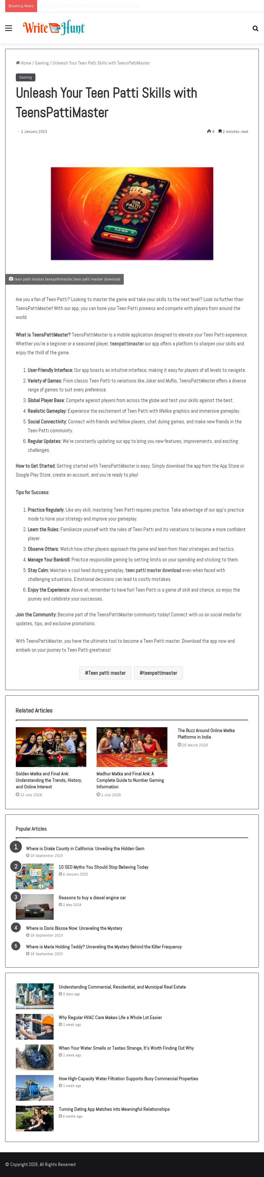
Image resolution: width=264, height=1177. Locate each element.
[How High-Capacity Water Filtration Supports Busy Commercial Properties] (35, 1088)
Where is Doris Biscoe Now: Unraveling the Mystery (74, 928)
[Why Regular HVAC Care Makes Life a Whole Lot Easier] (35, 1027)
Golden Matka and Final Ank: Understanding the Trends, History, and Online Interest (49, 780)
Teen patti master (107, 672)
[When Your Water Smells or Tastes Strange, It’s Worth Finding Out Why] (35, 1057)
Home (25, 63)
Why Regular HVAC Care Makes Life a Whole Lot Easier (110, 1017)
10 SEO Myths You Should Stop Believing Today (103, 867)
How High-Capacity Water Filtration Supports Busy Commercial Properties (128, 1078)
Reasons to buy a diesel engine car (92, 897)
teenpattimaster (127, 343)
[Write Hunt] (53, 28)
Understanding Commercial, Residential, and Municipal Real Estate (122, 987)
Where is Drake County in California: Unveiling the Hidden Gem (85, 848)
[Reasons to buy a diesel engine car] (35, 907)
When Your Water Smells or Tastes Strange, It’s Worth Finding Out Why (126, 1048)
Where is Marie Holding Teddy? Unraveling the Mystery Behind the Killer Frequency (104, 947)
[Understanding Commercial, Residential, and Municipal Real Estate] (35, 996)
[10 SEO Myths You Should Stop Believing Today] (35, 876)
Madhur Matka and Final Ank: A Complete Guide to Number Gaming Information (130, 780)
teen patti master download (153, 570)
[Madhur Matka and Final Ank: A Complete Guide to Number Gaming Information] (132, 747)
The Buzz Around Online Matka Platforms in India (206, 733)
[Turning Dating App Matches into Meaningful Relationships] (35, 1118)
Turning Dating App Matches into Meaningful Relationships (114, 1109)
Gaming (42, 63)
